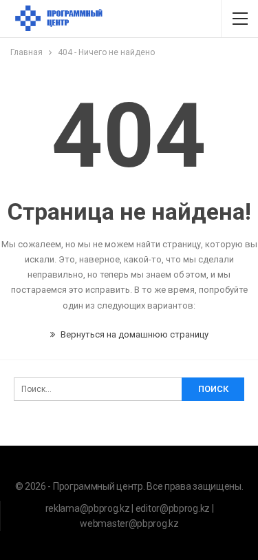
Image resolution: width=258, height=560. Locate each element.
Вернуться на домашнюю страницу (133, 334)
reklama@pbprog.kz (87, 508)
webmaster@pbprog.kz (129, 523)
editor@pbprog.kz (173, 508)
